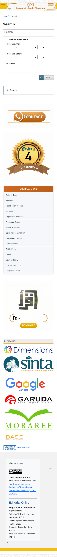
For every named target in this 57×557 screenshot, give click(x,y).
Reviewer (10, 200)
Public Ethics (11, 249)
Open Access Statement (15, 233)
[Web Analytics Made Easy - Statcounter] (10, 447)
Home (6, 16)
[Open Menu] (3, 6)
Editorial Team (11, 195)
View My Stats (23, 447)
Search (49, 77)
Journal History (12, 260)
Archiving (9, 211)
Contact (9, 255)
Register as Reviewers (15, 217)
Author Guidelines (13, 228)
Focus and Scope (13, 222)
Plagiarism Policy (13, 271)
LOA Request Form (13, 265)
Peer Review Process (14, 206)
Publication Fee (12, 244)
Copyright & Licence (14, 238)
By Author (10, 64)
